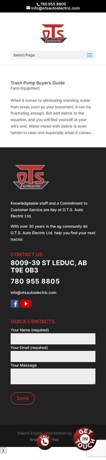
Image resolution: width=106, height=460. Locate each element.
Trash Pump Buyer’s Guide (38, 82)
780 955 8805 (53, 4)
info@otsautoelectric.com (33, 292)
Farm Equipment (25, 88)
